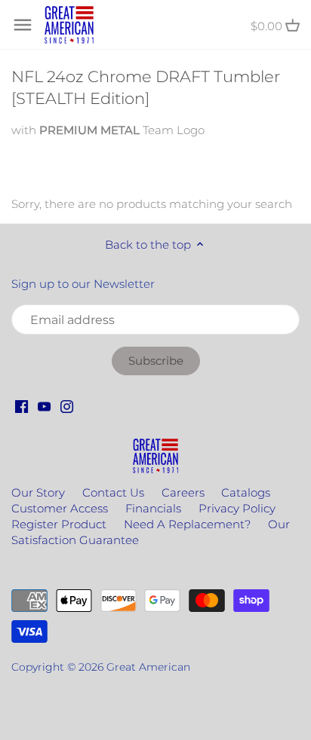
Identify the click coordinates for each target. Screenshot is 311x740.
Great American (148, 667)
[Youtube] (44, 405)
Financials (153, 508)
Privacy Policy (237, 508)
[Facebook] (21, 405)
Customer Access (59, 508)
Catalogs (245, 492)
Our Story (38, 492)
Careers (183, 492)
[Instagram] (66, 405)
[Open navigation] (22, 25)
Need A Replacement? (187, 524)
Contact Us (113, 492)
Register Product (58, 524)
